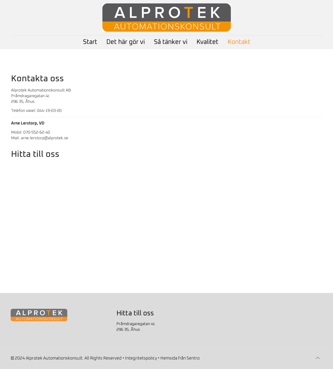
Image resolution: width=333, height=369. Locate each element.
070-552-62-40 (36, 132)
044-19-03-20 (49, 111)
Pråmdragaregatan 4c (135, 324)
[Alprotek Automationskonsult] (166, 17)
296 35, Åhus (128, 330)
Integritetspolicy (141, 358)
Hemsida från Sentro (180, 358)
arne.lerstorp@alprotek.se (44, 138)
